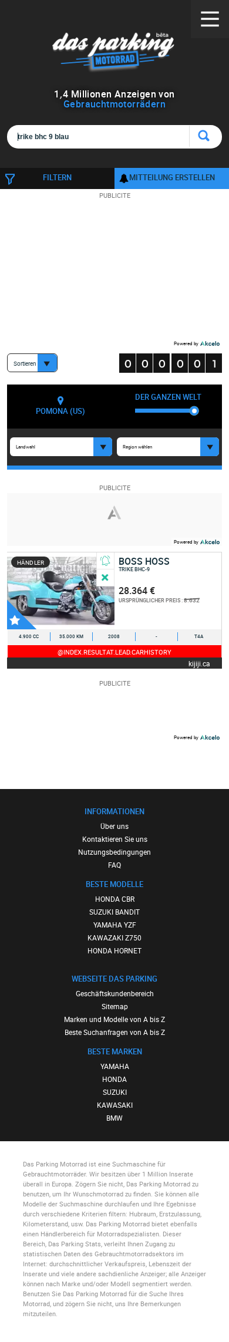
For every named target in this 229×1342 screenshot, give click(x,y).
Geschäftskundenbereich (115, 993)
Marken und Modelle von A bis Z (114, 1019)
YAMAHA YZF (114, 924)
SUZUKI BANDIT (114, 911)
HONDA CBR (114, 898)
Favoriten (21, 614)
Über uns (114, 826)
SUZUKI (115, 1092)
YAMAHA (114, 1066)
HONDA (114, 1079)
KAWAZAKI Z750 (114, 937)
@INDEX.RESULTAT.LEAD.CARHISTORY (114, 652)
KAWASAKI (115, 1105)
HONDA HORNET (114, 950)
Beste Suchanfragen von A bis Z (115, 1032)
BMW (114, 1117)
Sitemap (115, 1006)
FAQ (114, 864)
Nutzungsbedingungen (114, 852)
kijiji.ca (199, 663)
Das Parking (114, 53)
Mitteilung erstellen (172, 177)
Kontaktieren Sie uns (114, 839)
